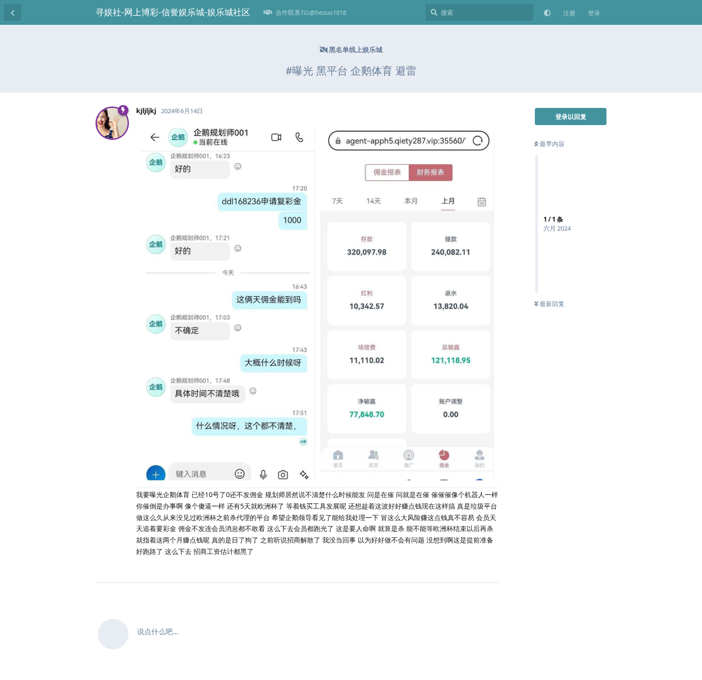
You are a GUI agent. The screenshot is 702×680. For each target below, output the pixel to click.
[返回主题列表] (12, 12)
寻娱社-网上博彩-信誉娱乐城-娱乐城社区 (173, 12)
